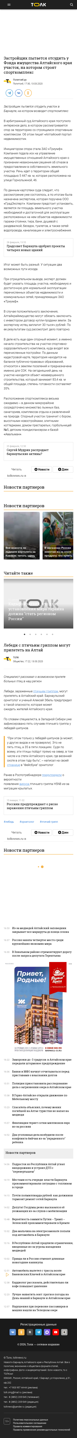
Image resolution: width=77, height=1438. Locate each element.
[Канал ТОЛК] (63, 469)
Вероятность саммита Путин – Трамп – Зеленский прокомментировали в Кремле (41, 1221)
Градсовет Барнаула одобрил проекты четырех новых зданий (36, 248)
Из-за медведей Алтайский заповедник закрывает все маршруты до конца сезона (40, 930)
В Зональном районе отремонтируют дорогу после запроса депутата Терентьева (42, 953)
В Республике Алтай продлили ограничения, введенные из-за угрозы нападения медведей (42, 1246)
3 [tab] (36, 634)
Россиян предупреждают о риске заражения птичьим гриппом (32, 806)
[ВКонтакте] (18, 93)
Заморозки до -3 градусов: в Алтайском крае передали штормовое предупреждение (42, 1061)
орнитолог (27, 821)
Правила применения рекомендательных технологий (41, 1430)
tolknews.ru (19, 1357)
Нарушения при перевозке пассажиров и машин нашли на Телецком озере (40, 1308)
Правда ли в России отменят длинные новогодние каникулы (38, 1260)
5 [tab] (47, 634)
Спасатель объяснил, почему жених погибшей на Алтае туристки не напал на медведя (40, 1110)
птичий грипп (49, 821)
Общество (18, 661)
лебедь (9, 821)
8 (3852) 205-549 (18, 1402)
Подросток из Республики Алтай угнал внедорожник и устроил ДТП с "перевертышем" (38, 1167)
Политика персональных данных (30, 1419)
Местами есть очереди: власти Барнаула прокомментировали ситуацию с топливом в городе (42, 1183)
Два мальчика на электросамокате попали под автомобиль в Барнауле (41, 1233)
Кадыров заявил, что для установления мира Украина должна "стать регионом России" (36, 611)
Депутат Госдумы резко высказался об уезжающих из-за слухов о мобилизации (39, 1209)
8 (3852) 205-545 (18, 1397)
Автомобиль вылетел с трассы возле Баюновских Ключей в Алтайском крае (38, 1272)
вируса (24, 784)
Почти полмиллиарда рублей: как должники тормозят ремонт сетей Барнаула (42, 1197)
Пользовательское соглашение (29, 1423)
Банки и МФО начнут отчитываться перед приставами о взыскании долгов (40, 1073)
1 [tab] (24, 634)
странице (13, 765)
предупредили (52, 775)
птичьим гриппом (45, 691)
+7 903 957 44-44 (18, 1387)
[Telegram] (9, 93)
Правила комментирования (27, 1426)
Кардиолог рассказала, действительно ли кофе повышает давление (40, 1284)
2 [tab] (30, 634)
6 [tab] (52, 634)
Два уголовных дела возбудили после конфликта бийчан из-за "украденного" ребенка (38, 1138)
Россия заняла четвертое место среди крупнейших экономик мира (38, 941)
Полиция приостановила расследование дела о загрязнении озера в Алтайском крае (41, 1085)
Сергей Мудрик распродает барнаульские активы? (28, 452)
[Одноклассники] (28, 93)
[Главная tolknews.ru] (38, 4)
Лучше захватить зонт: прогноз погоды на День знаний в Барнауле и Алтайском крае (41, 1296)
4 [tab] (41, 634)
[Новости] (41, 469)
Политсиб (18, 83)
